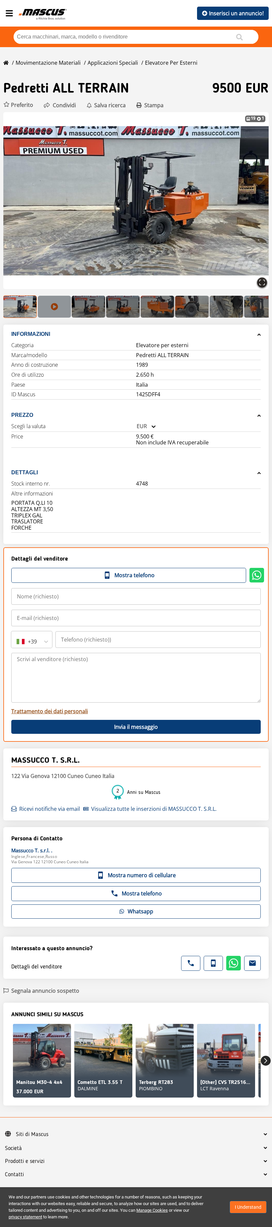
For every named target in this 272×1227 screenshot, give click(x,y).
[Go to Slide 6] (192, 307)
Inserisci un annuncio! (236, 13)
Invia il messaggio (136, 726)
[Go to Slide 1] (20, 307)
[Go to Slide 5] (157, 307)
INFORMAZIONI (30, 334)
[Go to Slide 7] (226, 307)
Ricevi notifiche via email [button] (49, 808)
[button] (18, 105)
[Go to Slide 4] (123, 307)
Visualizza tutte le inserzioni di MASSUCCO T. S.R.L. (154, 808)
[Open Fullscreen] (262, 282)
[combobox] (136, 426)
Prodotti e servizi (24, 1161)
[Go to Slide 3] (88, 307)
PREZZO (22, 415)
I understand (248, 1207)
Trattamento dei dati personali (49, 711)
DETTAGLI (24, 472)
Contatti (14, 1175)
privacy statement (25, 1216)
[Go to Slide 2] (54, 307)
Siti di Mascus (32, 1134)
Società (13, 1148)
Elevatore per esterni (171, 62)
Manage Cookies (152, 1210)
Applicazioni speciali (113, 62)
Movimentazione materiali (48, 62)
